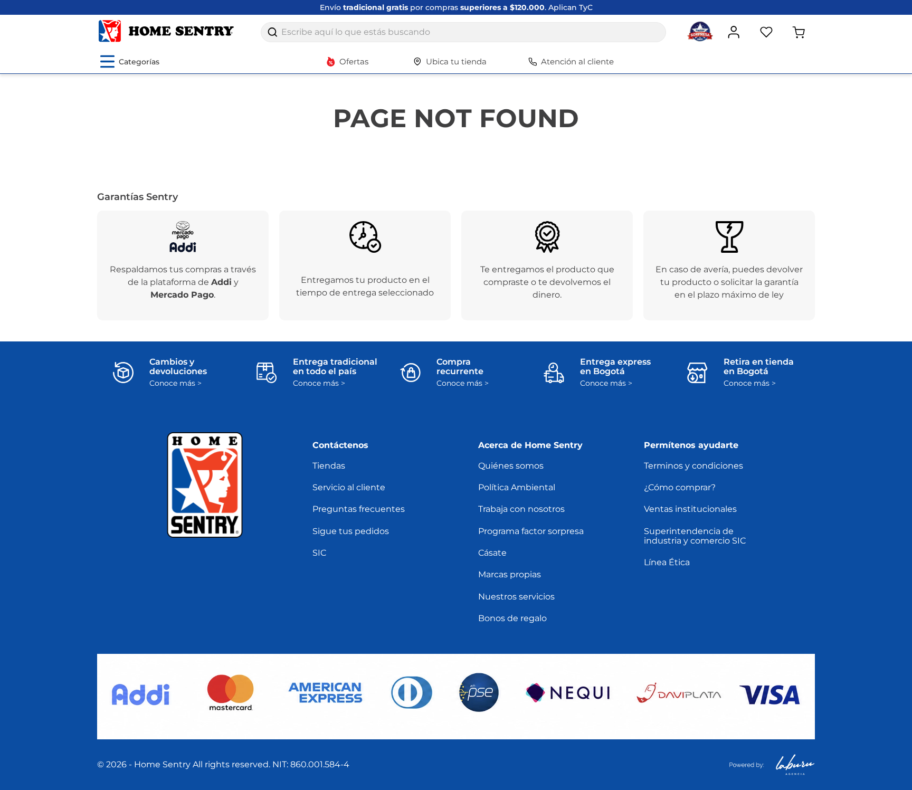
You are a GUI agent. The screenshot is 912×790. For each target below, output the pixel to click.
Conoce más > (175, 383)
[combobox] (463, 32)
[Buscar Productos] (272, 32)
